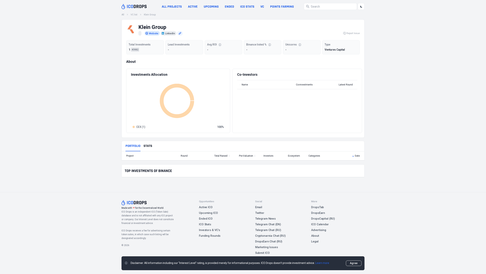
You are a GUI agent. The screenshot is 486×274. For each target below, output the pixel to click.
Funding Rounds (209, 235)
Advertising (318, 230)
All (123, 14)
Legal (314, 241)
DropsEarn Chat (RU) (268, 241)
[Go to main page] (134, 6)
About (315, 235)
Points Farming (282, 6)
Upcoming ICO (208, 213)
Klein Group (150, 14)
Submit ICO (262, 253)
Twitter (259, 213)
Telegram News (265, 218)
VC (262, 6)
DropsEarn (318, 213)
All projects (172, 6)
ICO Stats (205, 224)
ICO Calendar (320, 224)
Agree (353, 263)
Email (258, 207)
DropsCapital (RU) (323, 218)
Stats (148, 146)
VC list (134, 14)
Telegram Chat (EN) (268, 224)
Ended (229, 6)
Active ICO (206, 207)
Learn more (322, 262)
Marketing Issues (266, 247)
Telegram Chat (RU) (268, 230)
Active (193, 6)
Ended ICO (206, 218)
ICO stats (247, 6)
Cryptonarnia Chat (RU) (270, 235)
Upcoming (211, 6)
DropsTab (317, 207)
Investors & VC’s (209, 230)
